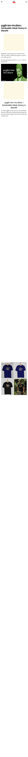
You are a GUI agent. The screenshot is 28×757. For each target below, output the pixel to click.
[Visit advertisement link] (14, 378)
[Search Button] (26, 2)
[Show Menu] (1, 2)
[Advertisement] (14, 13)
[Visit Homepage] (14, 1)
